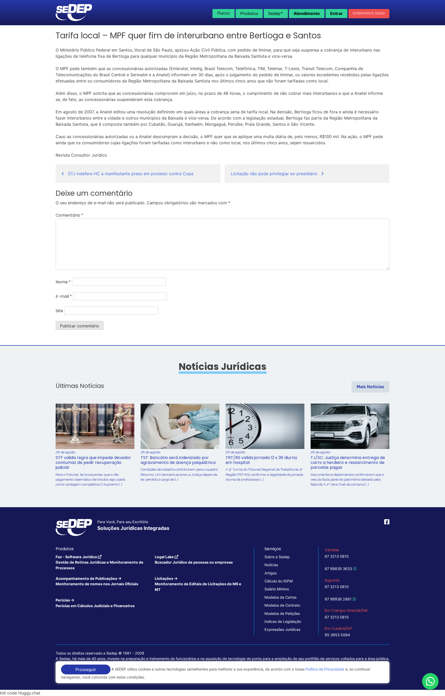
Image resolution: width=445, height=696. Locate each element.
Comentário (69, 215)
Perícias (95, 603)
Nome (63, 282)
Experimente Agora (369, 13)
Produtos (249, 13)
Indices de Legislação (282, 621)
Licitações (198, 584)
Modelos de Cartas (280, 597)
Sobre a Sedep (277, 557)
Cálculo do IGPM (278, 581)
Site (59, 311)
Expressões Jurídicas (282, 629)
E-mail (64, 296)
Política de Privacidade (325, 669)
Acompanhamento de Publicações (97, 581)
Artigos (270, 573)
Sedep (275, 13)
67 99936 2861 (338, 599)
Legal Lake (194, 559)
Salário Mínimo (276, 589)
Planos (223, 13)
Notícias (271, 565)
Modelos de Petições (282, 613)
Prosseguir (85, 669)
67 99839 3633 (338, 568)
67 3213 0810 (337, 556)
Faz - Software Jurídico (99, 562)
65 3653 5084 (337, 635)
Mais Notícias (370, 386)
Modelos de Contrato (282, 605)
